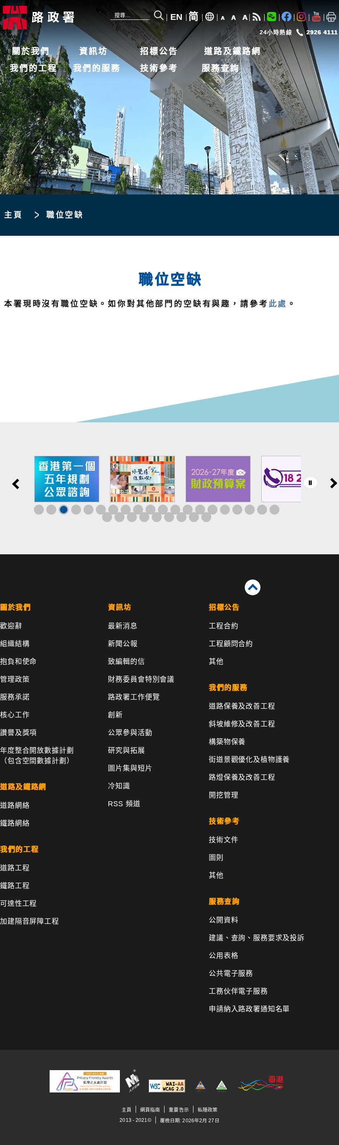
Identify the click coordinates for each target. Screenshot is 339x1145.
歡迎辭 (11, 626)
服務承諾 (14, 697)
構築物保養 (227, 742)
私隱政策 (207, 1109)
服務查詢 (221, 68)
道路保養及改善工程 (242, 706)
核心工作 (14, 715)
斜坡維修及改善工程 (242, 724)
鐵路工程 (14, 886)
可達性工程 (18, 904)
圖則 (216, 858)
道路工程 (14, 868)
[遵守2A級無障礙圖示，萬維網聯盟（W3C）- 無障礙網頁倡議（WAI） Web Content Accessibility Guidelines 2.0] (167, 1090)
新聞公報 (122, 644)
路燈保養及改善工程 (242, 777)
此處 (278, 303)
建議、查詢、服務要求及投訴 (257, 938)
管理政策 (14, 679)
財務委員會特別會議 (141, 679)
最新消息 (122, 626)
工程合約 (223, 626)
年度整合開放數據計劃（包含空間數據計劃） (37, 756)
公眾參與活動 (130, 733)
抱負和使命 (18, 662)
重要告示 (179, 1109)
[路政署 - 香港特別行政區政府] (55, 17)
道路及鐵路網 (232, 51)
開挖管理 (223, 795)
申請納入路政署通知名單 (249, 1009)
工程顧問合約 (231, 644)
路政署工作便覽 (134, 697)
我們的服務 (97, 68)
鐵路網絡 (14, 823)
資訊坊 (93, 51)
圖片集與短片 (130, 768)
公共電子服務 (231, 973)
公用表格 (223, 956)
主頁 (13, 215)
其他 (216, 662)
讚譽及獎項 (18, 733)
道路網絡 (14, 806)
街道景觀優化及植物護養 (249, 760)
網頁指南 (150, 1109)
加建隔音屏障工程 (29, 921)
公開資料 (223, 920)
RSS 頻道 (124, 804)
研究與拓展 (126, 751)
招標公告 (159, 51)
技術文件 (223, 840)
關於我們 (31, 51)
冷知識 (119, 786)
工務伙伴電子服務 (238, 991)
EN (176, 17)
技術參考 (159, 68)
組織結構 (14, 644)
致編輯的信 (126, 662)
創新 (115, 715)
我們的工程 (33, 68)
